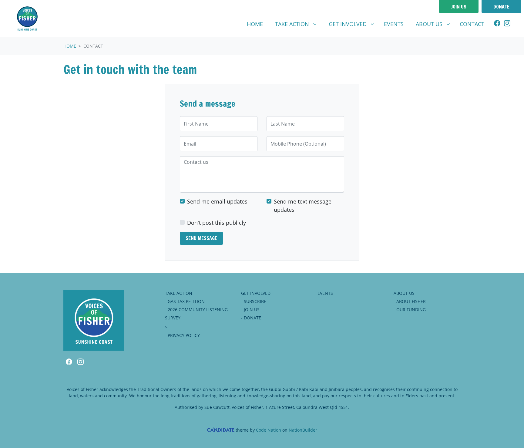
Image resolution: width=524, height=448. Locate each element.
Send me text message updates (302, 205)
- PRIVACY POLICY (182, 335)
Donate (501, 6)
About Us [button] (435, 24)
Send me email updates (217, 201)
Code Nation (268, 430)
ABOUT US (404, 293)
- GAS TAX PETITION (185, 301)
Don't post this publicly (216, 222)
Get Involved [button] (353, 24)
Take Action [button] (298, 24)
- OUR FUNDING (410, 309)
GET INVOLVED (255, 293)
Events (394, 24)
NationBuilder (303, 430)
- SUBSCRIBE (253, 301)
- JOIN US (250, 309)
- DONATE (251, 318)
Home (255, 24)
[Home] (27, 18)
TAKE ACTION (178, 293)
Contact (474, 24)
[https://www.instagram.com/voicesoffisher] (507, 24)
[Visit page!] (497, 24)
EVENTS (325, 293)
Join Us (458, 6)
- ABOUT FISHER (410, 301)
